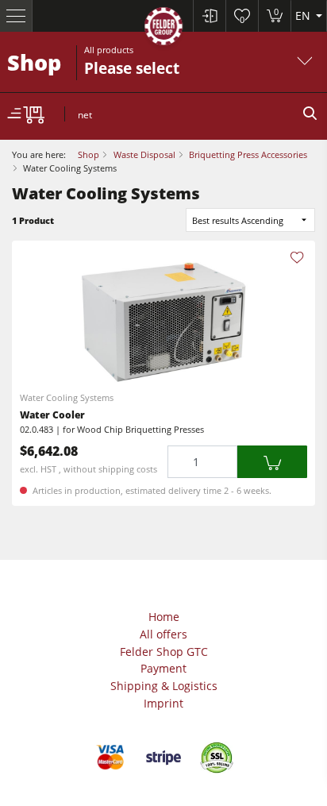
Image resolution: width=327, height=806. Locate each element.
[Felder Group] (163, 29)
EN (304, 15)
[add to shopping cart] (272, 461)
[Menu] (16, 16)
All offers (163, 634)
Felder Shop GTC (164, 651)
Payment (163, 668)
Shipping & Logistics (163, 685)
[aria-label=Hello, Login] (209, 16)
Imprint (163, 703)
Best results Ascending (237, 220)
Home (163, 616)
